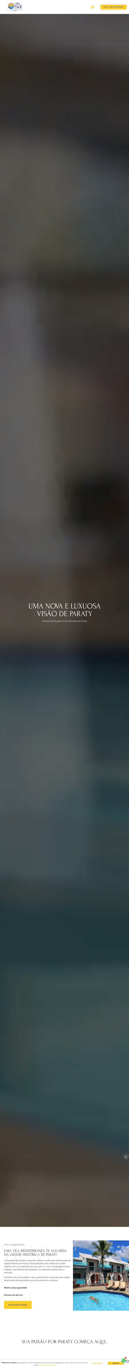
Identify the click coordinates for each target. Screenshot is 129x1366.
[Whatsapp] (126, 1156)
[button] (92, 7)
